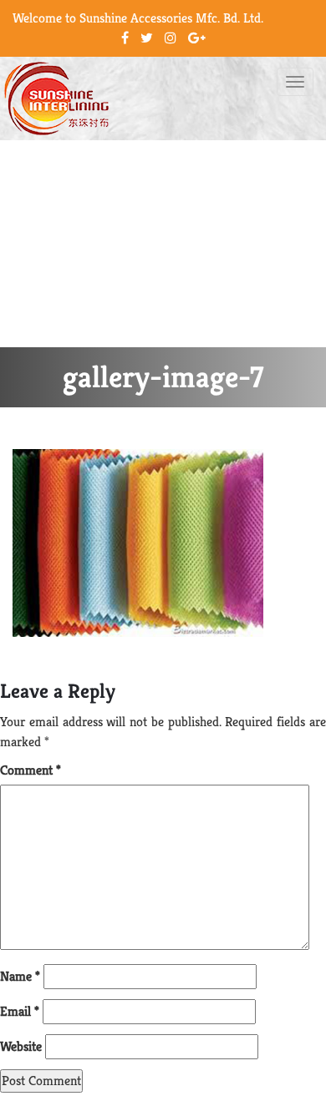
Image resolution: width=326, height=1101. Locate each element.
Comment (30, 770)
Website (21, 1046)
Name (20, 976)
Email (19, 1011)
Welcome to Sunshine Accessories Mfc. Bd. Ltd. (138, 18)
